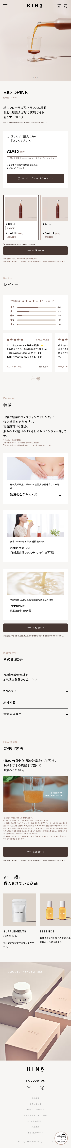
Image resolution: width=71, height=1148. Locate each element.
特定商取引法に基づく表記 (35, 1115)
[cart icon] (65, 5)
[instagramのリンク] (29, 1088)
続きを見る (43, 367)
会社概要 (35, 1098)
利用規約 (35, 1127)
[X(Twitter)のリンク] (42, 1088)
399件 (52, 301)
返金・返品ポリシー (36, 1133)
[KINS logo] (34, 5)
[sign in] (60, 5)
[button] (33, 77)
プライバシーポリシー (35, 1110)
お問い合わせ (35, 1104)
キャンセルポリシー (35, 1121)
